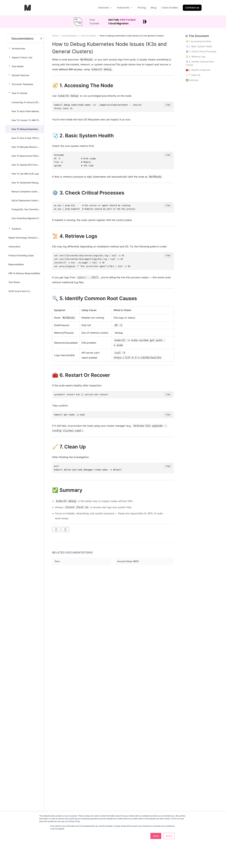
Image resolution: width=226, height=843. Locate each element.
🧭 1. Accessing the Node (198, 41)
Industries (123, 7)
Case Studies (169, 7)
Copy (168, 104)
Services (103, 7)
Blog (153, 7)
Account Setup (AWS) (128, 561)
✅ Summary (192, 80)
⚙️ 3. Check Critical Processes (201, 51)
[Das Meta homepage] (27, 8)
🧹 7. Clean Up (193, 75)
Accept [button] (156, 836)
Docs (57, 561)
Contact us (192, 7)
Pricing (142, 7)
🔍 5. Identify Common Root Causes (200, 63)
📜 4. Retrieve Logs (195, 56)
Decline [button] (169, 836)
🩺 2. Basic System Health (199, 46)
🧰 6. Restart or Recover (198, 70)
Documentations (23, 38)
